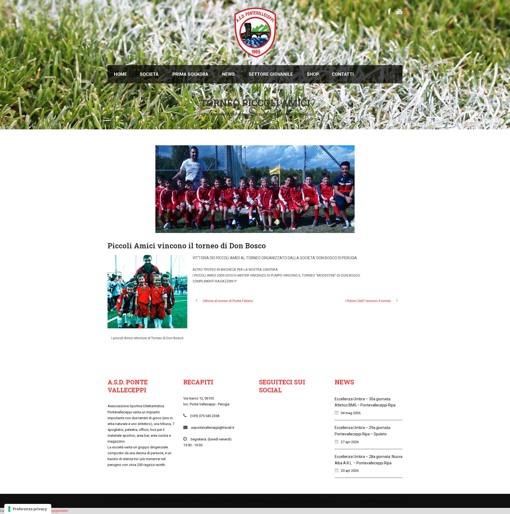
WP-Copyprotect (55, 511)
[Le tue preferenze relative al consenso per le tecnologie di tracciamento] (27, 509)
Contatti (343, 74)
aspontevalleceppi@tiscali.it (380, 501)
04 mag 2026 (350, 413)
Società (149, 74)
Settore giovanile (271, 74)
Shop (313, 74)
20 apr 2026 (350, 471)
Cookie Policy (324, 501)
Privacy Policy (301, 501)
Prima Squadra (190, 74)
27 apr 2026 (350, 442)
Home (120, 74)
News (228, 74)
